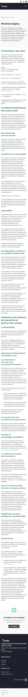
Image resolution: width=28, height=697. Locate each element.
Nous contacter (5, 672)
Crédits (2, 694)
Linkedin (3, 662)
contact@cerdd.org (8, 564)
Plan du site (3, 690)
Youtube (3, 664)
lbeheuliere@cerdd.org (7, 91)
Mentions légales (10, 17)
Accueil (2, 17)
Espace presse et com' (7, 674)
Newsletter (4, 660)
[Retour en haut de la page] (25, 680)
